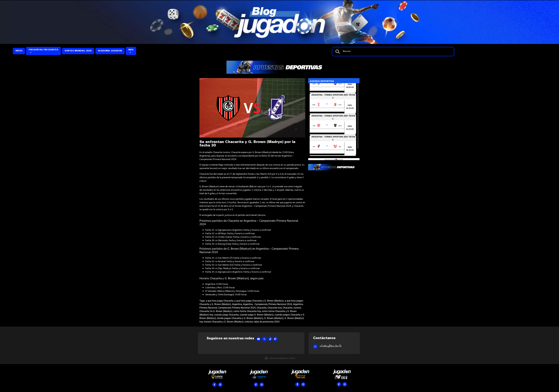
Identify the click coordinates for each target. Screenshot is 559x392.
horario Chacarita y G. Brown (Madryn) (224, 321)
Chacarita (262, 307)
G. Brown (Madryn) (274, 318)
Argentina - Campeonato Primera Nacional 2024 (267, 304)
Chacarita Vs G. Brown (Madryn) (215, 311)
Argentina (237, 304)
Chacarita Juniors (292, 307)
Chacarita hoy (275, 307)
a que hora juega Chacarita (219, 300)
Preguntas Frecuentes (43, 50)
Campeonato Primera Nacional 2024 (237, 307)
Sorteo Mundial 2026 (78, 51)
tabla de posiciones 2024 (267, 321)
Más (131, 50)
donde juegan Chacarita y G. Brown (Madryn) (240, 318)
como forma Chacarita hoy (247, 311)
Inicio (18, 51)
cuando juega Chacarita (226, 314)
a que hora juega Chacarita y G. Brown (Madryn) (259, 300)
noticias (249, 321)
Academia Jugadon (110, 51)
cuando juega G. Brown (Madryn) (257, 314)
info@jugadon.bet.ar (331, 346)
